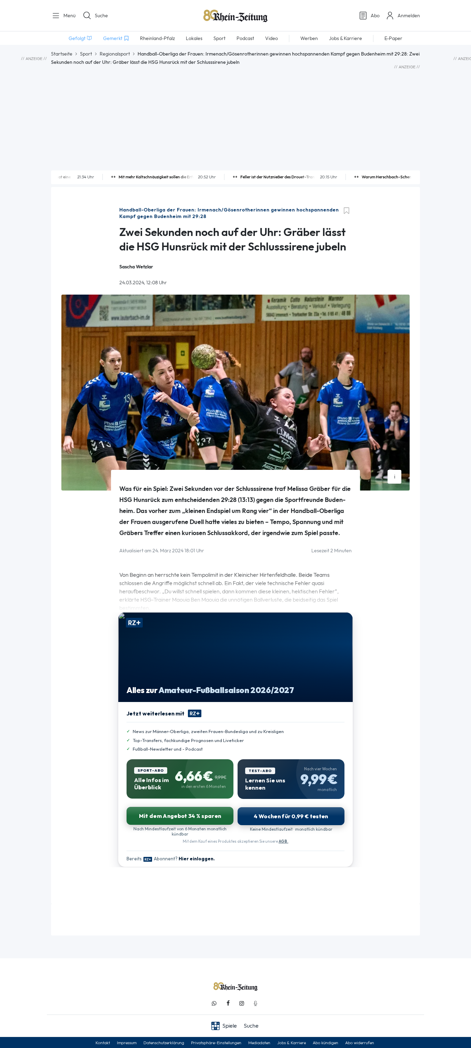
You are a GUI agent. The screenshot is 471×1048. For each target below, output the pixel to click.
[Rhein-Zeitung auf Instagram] (241, 1003)
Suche (101, 15)
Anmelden (409, 15)
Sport (86, 54)
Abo (375, 15)
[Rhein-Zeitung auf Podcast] (255, 1003)
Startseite (61, 54)
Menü (68, 15)
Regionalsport (115, 54)
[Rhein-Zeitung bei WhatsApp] (214, 1003)
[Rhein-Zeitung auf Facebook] (227, 1003)
